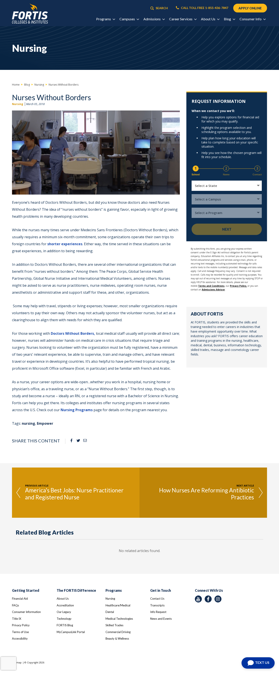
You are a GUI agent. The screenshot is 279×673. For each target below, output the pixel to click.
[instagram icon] (217, 598)
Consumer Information (26, 612)
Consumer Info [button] (251, 19)
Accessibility (20, 638)
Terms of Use (20, 632)
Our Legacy (64, 612)
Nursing (17, 104)
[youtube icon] (198, 598)
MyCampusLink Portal (71, 632)
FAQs (15, 605)
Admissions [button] (152, 19)
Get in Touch (160, 590)
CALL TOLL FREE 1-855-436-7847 (204, 8)
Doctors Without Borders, (73, 333)
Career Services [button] (181, 19)
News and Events (161, 618)
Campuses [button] (127, 19)
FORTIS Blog (65, 625)
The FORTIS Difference (76, 590)
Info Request (158, 612)
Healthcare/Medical (117, 605)
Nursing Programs (77, 409)
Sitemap (17, 662)
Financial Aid (20, 598)
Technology (64, 618)
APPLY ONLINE (250, 8)
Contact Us (157, 598)
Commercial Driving (118, 632)
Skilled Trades (114, 625)
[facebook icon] (208, 598)
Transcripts (157, 605)
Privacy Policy (21, 625)
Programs (113, 590)
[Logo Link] (30, 13)
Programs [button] (104, 19)
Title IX (16, 618)
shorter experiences (64, 244)
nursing (28, 423)
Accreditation (65, 605)
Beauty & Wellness (117, 638)
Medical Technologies (119, 618)
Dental (109, 612)
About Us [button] (208, 19)
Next (226, 229)
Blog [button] (228, 19)
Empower (45, 423)
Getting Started (25, 590)
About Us (63, 598)
